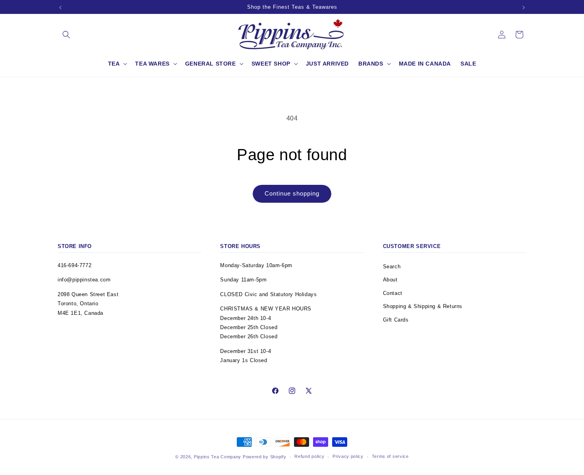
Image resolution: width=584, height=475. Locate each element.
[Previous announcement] (60, 7)
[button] (66, 34)
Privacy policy (348, 456)
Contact (392, 293)
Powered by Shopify (264, 456)
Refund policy (309, 456)
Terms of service (390, 456)
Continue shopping (292, 193)
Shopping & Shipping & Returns (422, 306)
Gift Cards (396, 320)
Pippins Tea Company (217, 456)
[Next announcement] (523, 7)
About (390, 280)
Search (392, 266)
